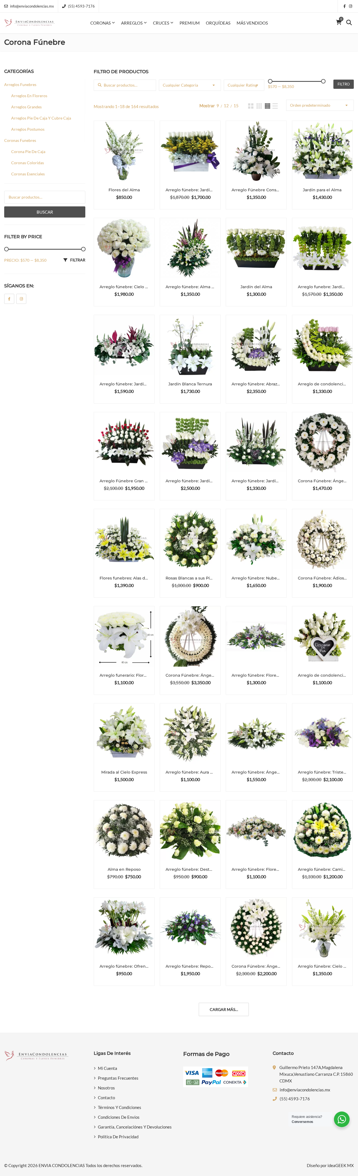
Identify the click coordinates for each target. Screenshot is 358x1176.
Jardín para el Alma (322, 189)
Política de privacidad (118, 1136)
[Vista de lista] (275, 106)
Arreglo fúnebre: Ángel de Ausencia (256, 772)
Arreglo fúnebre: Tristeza (322, 772)
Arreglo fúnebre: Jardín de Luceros (256, 480)
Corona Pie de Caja (28, 151)
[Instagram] (21, 299)
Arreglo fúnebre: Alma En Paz (190, 286)
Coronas (100, 22)
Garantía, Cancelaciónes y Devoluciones (135, 1126)
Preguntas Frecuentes (118, 1077)
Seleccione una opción (126, 202)
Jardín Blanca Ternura (190, 384)
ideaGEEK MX (341, 1165)
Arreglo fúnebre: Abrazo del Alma (256, 384)
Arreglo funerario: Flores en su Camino (124, 675)
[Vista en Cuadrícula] (250, 106)
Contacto (106, 1097)
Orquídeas (218, 22)
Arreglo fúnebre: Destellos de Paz (190, 869)
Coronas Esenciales (28, 173)
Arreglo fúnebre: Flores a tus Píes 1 (256, 675)
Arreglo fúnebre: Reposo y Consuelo (190, 966)
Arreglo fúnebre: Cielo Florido (322, 966)
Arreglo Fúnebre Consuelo (256, 189)
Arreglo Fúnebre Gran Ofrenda (124, 480)
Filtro (344, 84)
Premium (190, 22)
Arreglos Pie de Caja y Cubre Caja (41, 118)
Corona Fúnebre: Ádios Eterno (322, 578)
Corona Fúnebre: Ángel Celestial (322, 480)
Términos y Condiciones (119, 1107)
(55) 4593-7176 (81, 6)
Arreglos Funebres (20, 84)
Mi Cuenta (107, 1068)
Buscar (45, 211)
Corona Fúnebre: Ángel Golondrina (190, 675)
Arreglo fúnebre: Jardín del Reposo (190, 480)
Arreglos (132, 22)
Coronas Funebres (20, 140)
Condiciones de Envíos (119, 1117)
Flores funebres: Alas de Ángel (124, 578)
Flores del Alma (124, 189)
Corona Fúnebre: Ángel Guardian (256, 966)
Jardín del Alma (256, 286)
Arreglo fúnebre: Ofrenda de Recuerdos (124, 966)
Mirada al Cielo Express (124, 772)
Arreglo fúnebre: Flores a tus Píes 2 (256, 869)
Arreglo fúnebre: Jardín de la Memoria (190, 189)
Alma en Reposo (124, 869)
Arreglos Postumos (27, 129)
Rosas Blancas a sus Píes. (190, 578)
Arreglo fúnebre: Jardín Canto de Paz (124, 384)
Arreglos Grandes (26, 106)
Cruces (161, 22)
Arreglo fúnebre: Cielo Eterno (124, 286)
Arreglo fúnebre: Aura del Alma (190, 772)
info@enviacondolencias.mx (32, 6)
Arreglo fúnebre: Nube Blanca (256, 578)
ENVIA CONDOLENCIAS (62, 1165)
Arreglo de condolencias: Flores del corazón (322, 675)
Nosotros (106, 1087)
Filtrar (77, 259)
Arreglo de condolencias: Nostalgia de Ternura (322, 384)
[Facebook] (9, 299)
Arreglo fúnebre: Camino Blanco (322, 869)
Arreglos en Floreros (29, 95)
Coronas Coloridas (27, 162)
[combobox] (190, 85)
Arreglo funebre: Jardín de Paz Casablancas (322, 286)
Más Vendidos (252, 22)
